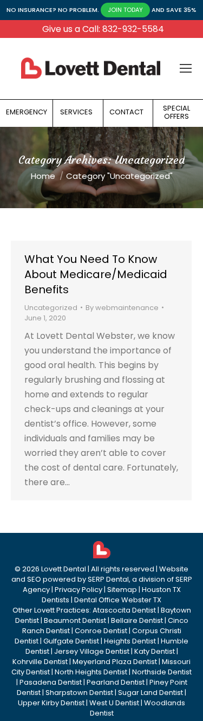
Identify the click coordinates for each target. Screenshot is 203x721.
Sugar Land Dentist (150, 692)
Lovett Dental (63, 569)
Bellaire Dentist (137, 620)
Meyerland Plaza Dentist (115, 661)
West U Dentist (114, 703)
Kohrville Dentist (40, 661)
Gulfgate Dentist (71, 641)
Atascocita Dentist (124, 610)
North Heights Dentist (91, 672)
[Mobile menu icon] (185, 68)
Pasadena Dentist (50, 682)
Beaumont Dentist (75, 620)
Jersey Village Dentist (91, 651)
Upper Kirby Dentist (51, 703)
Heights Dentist (130, 641)
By (122, 307)
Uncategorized (50, 307)
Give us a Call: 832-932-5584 (103, 29)
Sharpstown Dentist (79, 692)
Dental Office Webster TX (117, 600)
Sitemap (122, 589)
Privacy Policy (78, 589)
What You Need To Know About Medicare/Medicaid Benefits (95, 274)
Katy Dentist (154, 651)
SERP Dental (108, 579)
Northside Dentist (162, 672)
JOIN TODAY (125, 9)
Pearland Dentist (116, 682)
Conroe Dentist (101, 631)
